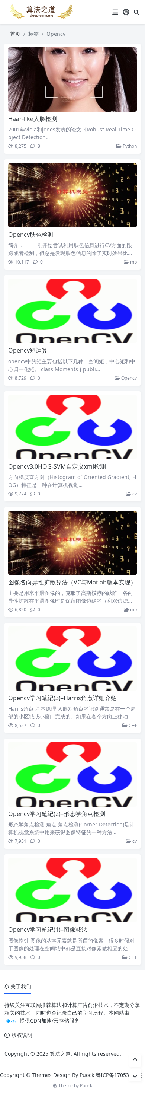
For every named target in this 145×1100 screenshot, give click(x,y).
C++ (132, 725)
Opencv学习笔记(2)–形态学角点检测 (56, 814)
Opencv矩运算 (28, 350)
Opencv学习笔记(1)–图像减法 (47, 929)
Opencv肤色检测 (31, 234)
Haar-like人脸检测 (32, 119)
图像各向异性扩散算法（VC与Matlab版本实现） (72, 582)
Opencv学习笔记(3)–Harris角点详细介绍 (62, 698)
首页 (15, 33)
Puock (86, 1086)
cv (134, 494)
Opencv (128, 378)
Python (129, 146)
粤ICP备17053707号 (119, 1074)
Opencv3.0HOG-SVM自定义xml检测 (57, 466)
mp (133, 262)
